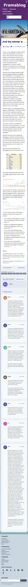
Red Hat (13, 52)
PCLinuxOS (10, 130)
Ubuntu (19, 127)
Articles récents (19, 279)
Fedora (4, 59)
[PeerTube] (10, 570)
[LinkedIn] (22, 570)
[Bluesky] (18, 570)
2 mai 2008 (22, 446)
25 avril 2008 (21, 423)
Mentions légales (4, 561)
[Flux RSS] (3, 570)
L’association (4, 538)
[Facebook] (3, 573)
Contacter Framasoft (5, 541)
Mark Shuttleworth (14, 253)
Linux (14, 273)
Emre (9, 403)
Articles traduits (8, 14)
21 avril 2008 (21, 297)
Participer (3, 550)
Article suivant (21, 267)
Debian (23, 261)
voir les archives (9, 583)
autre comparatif (7, 193)
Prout (2, 544)
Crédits (2, 564)
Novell (18, 52)
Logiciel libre (11, 271)
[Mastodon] (7, 570)
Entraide (3, 559)
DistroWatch (6, 150)
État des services (4, 542)
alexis (7, 46)
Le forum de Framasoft (6, 548)
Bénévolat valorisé (5, 551)
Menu (5, 9)
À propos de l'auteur (8, 279)
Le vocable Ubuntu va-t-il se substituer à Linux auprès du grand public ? (13, 197)
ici (17, 174)
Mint (15, 130)
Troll (21, 273)
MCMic (9, 376)
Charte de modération (5, 554)
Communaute (4, 273)
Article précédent (7, 267)
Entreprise (10, 273)
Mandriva (13, 127)
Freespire (5, 132)
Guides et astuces (5, 560)
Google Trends (8, 174)
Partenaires (3, 553)
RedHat (17, 273)
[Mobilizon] (14, 570)
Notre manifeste (4, 540)
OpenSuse (19, 59)
